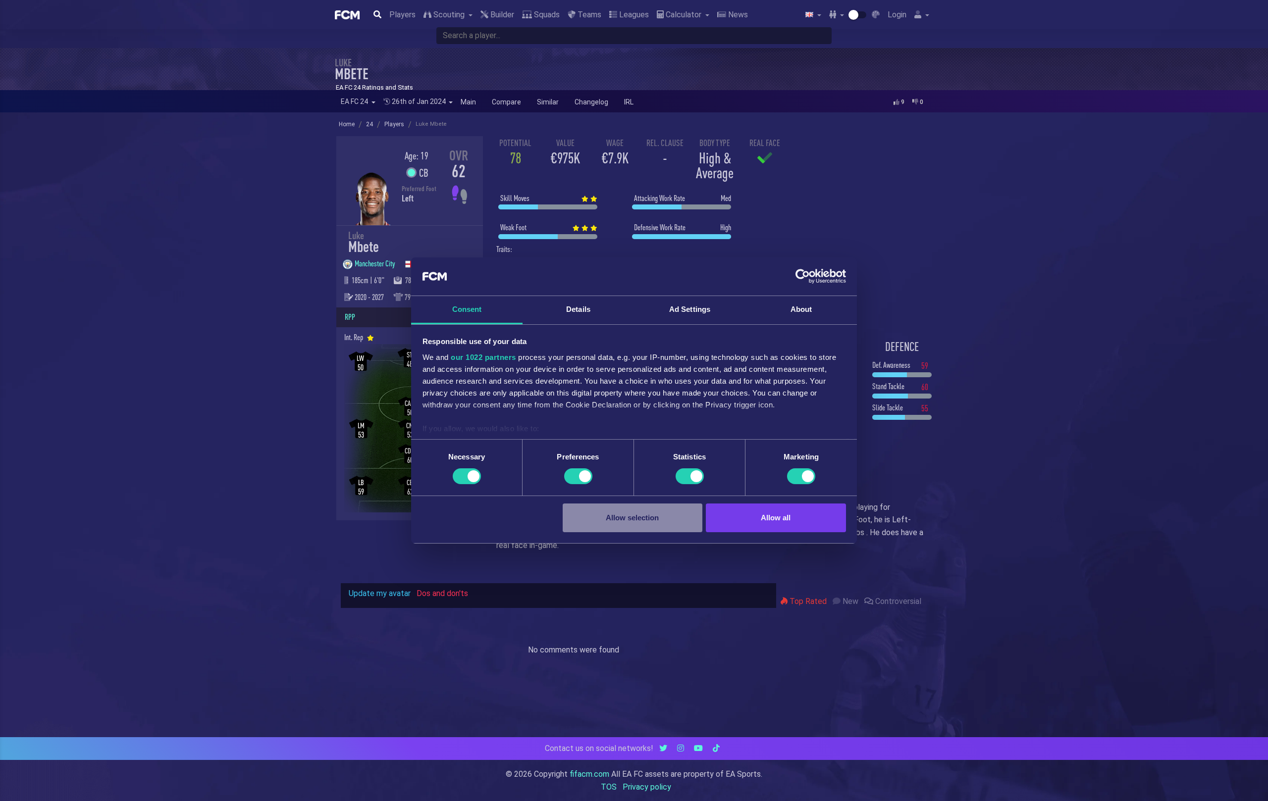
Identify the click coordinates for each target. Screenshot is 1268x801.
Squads (546, 14)
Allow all (776, 517)
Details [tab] (578, 309)
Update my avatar (380, 593)
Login (897, 14)
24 (369, 124)
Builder (501, 14)
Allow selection (632, 517)
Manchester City (376, 263)
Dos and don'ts (442, 593)
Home (347, 124)
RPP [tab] (350, 316)
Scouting (449, 14)
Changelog (591, 102)
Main (468, 102)
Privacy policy (647, 787)
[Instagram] (680, 748)
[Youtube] (698, 748)
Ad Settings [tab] (689, 309)
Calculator (683, 14)
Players (402, 14)
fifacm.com (589, 774)
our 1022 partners (483, 357)
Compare (506, 102)
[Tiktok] (716, 748)
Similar (548, 102)
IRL (629, 102)
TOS (609, 787)
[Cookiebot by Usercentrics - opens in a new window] (802, 276)
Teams (588, 14)
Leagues (633, 14)
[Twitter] (663, 748)
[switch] (578, 476)
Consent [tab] (467, 309)
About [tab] (801, 309)
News (737, 14)
